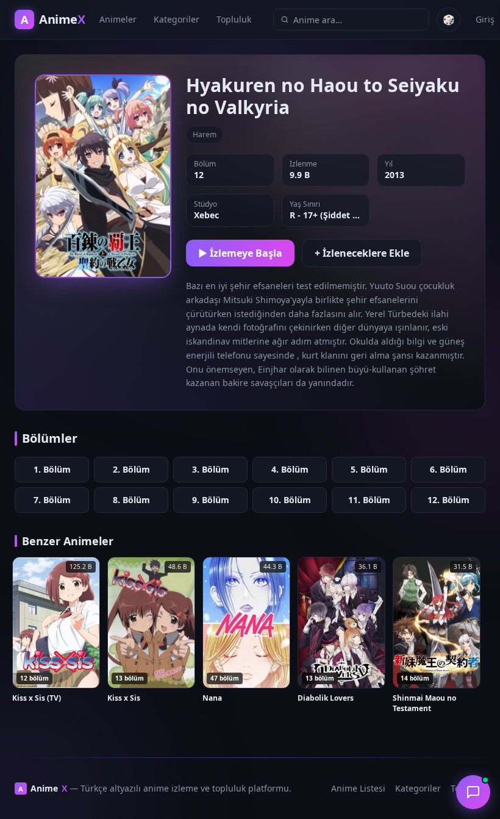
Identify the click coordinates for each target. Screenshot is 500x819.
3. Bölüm (210, 469)
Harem (204, 134)
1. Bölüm (52, 469)
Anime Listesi (358, 788)
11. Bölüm (369, 500)
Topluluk (233, 19)
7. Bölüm (52, 500)
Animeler (118, 19)
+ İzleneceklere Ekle (362, 253)
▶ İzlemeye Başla (240, 253)
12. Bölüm (448, 500)
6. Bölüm (448, 469)
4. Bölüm (290, 469)
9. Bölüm (210, 500)
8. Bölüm (131, 500)
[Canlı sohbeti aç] (473, 792)
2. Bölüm (131, 469)
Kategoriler (176, 19)
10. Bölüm (290, 500)
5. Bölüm (369, 469)
